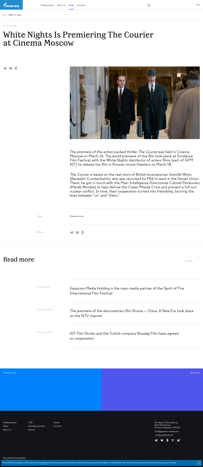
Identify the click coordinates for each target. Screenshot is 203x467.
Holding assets (47, 5)
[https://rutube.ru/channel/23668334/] (178, 440)
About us (61, 5)
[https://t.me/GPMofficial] (156, 440)
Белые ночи (76, 216)
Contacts (81, 5)
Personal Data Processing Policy (14, 458)
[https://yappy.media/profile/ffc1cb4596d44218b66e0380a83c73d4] (172, 440)
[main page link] (11, 4)
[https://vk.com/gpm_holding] (162, 440)
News (71, 5)
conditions (44, 463)
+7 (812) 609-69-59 (164, 435)
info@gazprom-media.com (167, 431)
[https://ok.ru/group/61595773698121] (167, 440)
